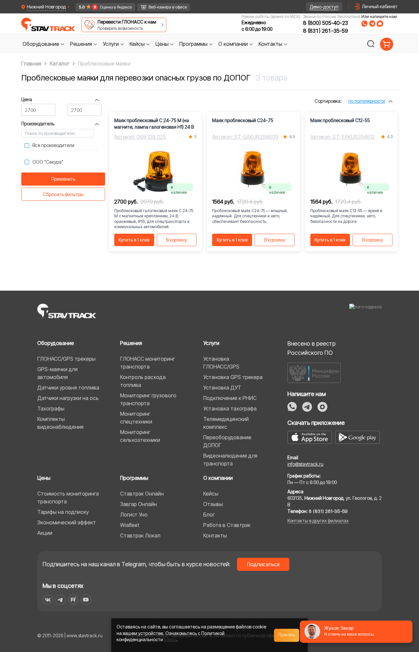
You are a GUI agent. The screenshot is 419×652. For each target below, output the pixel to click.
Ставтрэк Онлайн (142, 493)
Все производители (53, 145)
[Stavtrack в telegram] (60, 599)
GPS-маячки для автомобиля (57, 373)
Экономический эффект (66, 522)
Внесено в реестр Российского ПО (311, 348)
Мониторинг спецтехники (136, 417)
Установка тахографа (230, 408)
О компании (218, 478)
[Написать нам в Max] (322, 407)
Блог (209, 514)
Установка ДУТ (222, 387)
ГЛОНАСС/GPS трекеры (66, 358)
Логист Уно (134, 514)
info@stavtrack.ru (305, 464)
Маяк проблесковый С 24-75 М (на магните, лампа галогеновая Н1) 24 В (154, 124)
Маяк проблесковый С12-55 (340, 120)
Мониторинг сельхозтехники (140, 436)
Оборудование (55, 343)
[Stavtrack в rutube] (73, 599)
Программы (134, 478)
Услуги (211, 343)
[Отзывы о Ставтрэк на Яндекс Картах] (103, 7)
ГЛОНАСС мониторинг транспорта (147, 362)
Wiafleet (129, 525)
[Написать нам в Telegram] (372, 23)
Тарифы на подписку (63, 512)
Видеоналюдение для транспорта (230, 459)
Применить (63, 179)
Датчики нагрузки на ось (68, 398)
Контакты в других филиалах (318, 520)
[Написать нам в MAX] (380, 23)
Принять (286, 635)
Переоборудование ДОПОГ (227, 441)
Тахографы (50, 408)
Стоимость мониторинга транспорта (68, 497)
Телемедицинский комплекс (226, 423)
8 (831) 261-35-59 (325, 30)
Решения (131, 343)
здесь (170, 639)
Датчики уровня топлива (68, 387)
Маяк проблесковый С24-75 (242, 120)
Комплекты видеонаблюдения (60, 423)
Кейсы (210, 493)
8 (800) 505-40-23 (325, 23)
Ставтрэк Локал (140, 535)
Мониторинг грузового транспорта (148, 399)
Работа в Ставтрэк (226, 525)
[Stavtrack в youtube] (86, 599)
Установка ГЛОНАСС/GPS (221, 362)
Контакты (215, 535)
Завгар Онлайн (138, 504)
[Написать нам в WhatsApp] (364, 23)
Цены (43, 478)
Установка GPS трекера (233, 377)
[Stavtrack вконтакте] (48, 599)
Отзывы (213, 504)
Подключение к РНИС (230, 398)
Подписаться (263, 564)
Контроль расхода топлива (143, 381)
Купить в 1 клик (134, 240)
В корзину (176, 240)
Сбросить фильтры (63, 194)
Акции (44, 533)
